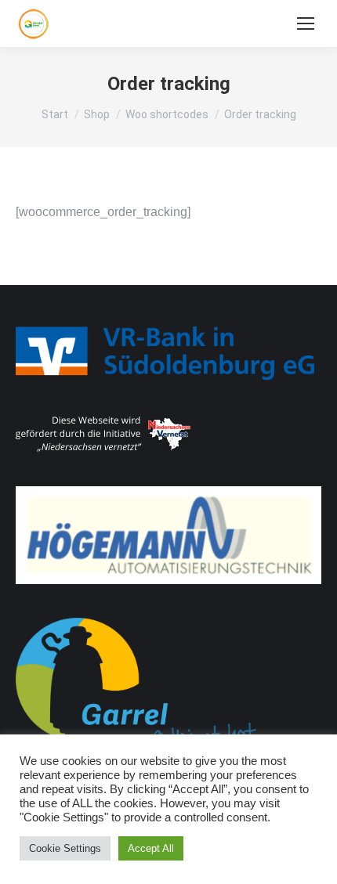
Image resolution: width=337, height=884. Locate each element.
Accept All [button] (151, 848)
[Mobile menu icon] (305, 23)
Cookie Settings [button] (65, 848)
